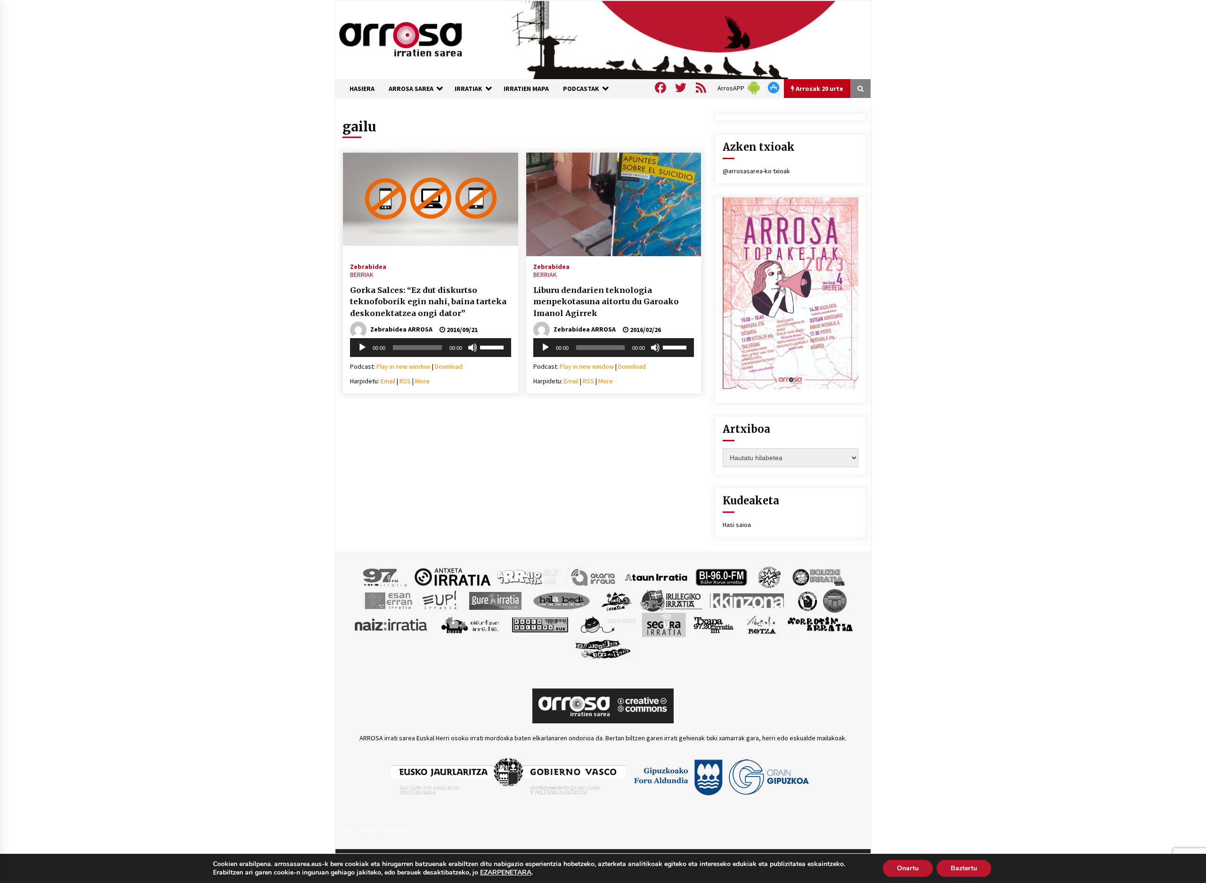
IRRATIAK (468, 88)
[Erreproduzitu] (362, 347)
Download (449, 366)
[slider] (493, 346)
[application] (430, 347)
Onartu (908, 868)
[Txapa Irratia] (713, 624)
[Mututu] (472, 347)
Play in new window (403, 366)
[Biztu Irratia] (769, 576)
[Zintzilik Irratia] (603, 648)
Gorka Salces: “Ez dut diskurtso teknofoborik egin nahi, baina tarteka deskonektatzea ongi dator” (428, 301)
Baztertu (964, 868)
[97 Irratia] (385, 576)
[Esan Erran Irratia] (387, 600)
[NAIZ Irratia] (391, 624)
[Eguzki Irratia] (817, 576)
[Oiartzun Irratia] (470, 624)
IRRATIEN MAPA (526, 88)
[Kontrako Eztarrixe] (807, 600)
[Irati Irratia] (617, 600)
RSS (405, 381)
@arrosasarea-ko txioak (756, 171)
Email (388, 381)
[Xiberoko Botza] (761, 624)
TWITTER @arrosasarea (374, 830)
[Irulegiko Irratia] (671, 600)
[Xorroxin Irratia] (819, 624)
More (422, 381)
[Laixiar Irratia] (835, 600)
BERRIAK (362, 274)
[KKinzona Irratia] (747, 600)
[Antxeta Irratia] (452, 576)
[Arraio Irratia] (528, 576)
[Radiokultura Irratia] (539, 624)
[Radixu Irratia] (607, 624)
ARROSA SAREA (411, 88)
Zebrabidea (368, 266)
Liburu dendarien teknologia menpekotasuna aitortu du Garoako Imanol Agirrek (606, 301)
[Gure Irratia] (495, 600)
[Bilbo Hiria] (721, 576)
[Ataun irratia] (656, 576)
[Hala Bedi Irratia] (561, 600)
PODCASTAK (581, 88)
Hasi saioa (737, 524)
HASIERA (362, 88)
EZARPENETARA (505, 872)
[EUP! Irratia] (440, 600)
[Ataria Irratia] (594, 576)
